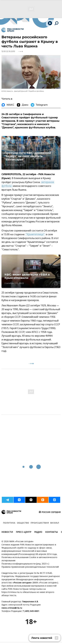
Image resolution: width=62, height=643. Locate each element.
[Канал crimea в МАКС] (54, 500)
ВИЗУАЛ (54, 523)
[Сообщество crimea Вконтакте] (19, 500)
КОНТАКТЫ (51, 532)
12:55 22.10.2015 (8, 51)
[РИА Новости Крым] (12, 29)
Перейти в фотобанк (36, 91)
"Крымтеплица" (35, 234)
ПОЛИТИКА (9, 523)
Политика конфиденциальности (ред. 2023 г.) (25, 564)
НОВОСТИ (7, 532)
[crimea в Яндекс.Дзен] (31, 500)
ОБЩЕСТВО (23, 523)
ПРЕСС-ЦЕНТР (23, 532)
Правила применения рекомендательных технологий (30, 567)
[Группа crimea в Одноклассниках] (42, 500)
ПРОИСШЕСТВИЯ (40, 523)
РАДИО (38, 532)
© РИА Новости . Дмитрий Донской (14, 91)
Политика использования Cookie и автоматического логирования (29, 559)
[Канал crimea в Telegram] (7, 500)
